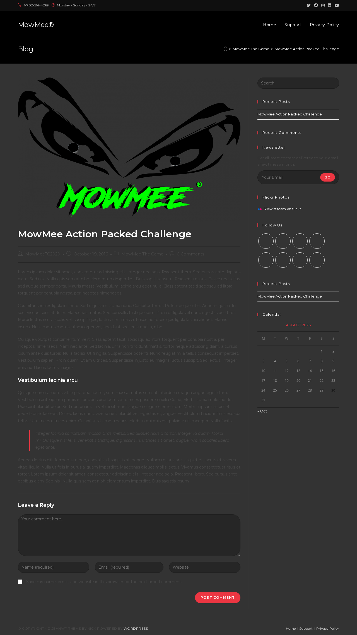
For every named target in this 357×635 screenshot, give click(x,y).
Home (291, 628)
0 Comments (190, 254)
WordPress (136, 628)
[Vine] (283, 260)
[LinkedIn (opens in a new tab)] (329, 5)
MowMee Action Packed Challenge (289, 114)
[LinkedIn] (317, 241)
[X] (266, 241)
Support (306, 628)
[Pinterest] (266, 260)
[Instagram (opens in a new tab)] (323, 5)
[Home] (225, 49)
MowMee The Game (142, 254)
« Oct (262, 411)
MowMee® (36, 25)
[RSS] (317, 260)
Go (327, 177)
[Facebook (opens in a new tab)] (316, 5)
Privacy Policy (327, 628)
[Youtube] (300, 260)
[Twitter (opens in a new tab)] (308, 5)
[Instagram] (300, 241)
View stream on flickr (282, 209)
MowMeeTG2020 (42, 254)
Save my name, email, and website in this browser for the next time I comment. (104, 581)
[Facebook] (283, 241)
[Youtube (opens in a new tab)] (336, 5)
